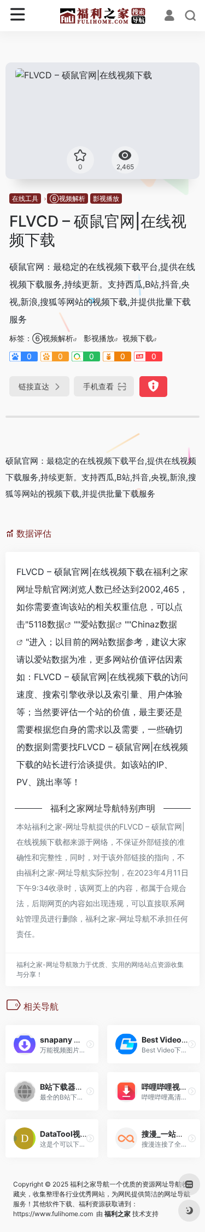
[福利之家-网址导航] (102, 15)
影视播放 (106, 198)
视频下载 (137, 338)
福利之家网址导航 (85, 808)
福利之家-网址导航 (64, 826)
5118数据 (46, 624)
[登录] (169, 16)
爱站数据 (97, 624)
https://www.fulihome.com (53, 1214)
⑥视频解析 (67, 198)
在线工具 (25, 198)
